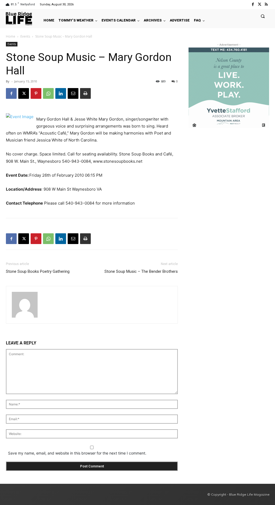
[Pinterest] (36, 93)
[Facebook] (252, 4)
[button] (263, 16)
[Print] (85, 93)
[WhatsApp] (48, 93)
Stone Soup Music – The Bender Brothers (141, 271)
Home (10, 36)
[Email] (73, 93)
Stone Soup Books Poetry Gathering (38, 271)
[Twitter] (259, 4)
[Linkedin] (60, 93)
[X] (23, 93)
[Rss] (266, 4)
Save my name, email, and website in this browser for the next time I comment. (77, 453)
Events (25, 36)
